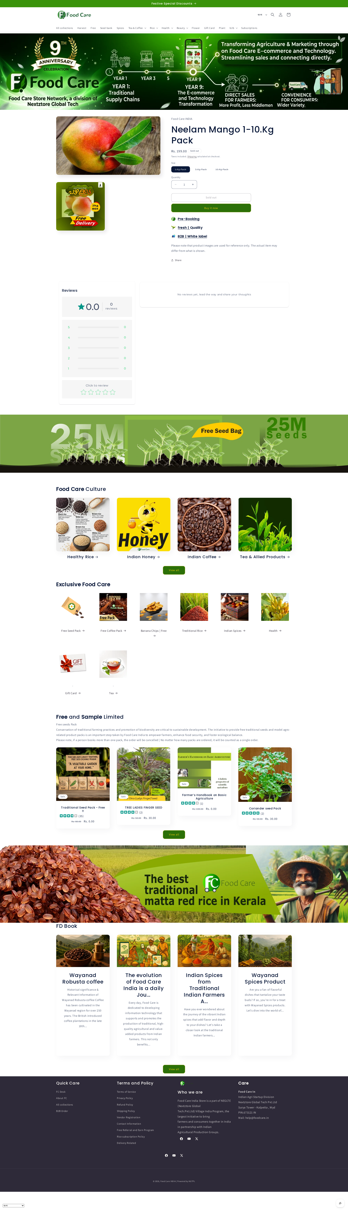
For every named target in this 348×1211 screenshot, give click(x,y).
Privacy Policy (125, 1098)
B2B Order (62, 1111)
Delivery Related (126, 1143)
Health (273, 630)
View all (174, 570)
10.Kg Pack (224, 170)
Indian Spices (233, 630)
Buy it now (211, 208)
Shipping (192, 156)
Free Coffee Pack (111, 630)
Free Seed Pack (71, 630)
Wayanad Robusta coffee (82, 978)
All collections (64, 1104)
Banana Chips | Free (154, 630)
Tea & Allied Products (262, 556)
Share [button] (178, 260)
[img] (68, 816)
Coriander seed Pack (265, 808)
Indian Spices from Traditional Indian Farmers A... (204, 988)
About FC (61, 1098)
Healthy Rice (80, 556)
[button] (137, 28)
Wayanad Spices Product (265, 978)
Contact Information (129, 1123)
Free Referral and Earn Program (135, 1130)
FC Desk (60, 1091)
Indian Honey (141, 556)
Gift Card (71, 693)
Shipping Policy (126, 1111)
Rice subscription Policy (131, 1136)
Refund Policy (125, 1104)
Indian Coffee (202, 556)
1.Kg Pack (182, 170)
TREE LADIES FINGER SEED (143, 807)
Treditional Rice (192, 630)
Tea (111, 693)
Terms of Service (126, 1091)
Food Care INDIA (168, 1181)
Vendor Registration (128, 1117)
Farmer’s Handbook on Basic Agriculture (204, 796)
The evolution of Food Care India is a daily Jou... (143, 985)
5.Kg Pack (202, 170)
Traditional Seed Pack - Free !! (83, 809)
